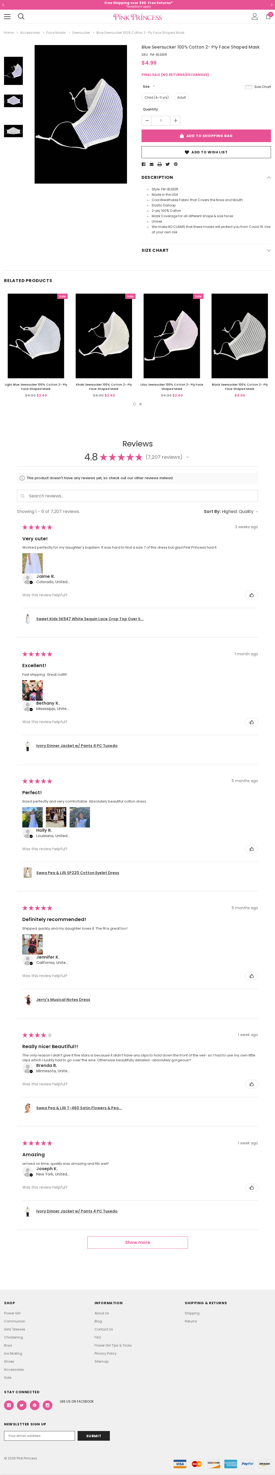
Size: (147, 86)
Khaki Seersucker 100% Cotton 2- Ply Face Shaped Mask (104, 386)
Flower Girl (12, 1313)
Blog (98, 1321)
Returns (191, 1321)
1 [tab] (134, 404)
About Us (102, 1313)
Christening (13, 1337)
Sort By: (212, 511)
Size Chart (262, 86)
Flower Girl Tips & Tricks (113, 1345)
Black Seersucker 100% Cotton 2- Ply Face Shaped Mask (240, 386)
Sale (7, 1377)
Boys (8, 1345)
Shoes (9, 1361)
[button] (187, 457)
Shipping (192, 1313)
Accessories (14, 1369)
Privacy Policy (106, 1353)
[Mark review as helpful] (251, 595)
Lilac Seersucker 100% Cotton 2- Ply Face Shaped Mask (171, 386)
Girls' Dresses (14, 1329)
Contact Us (104, 1329)
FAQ (98, 1337)
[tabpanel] (36, 346)
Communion (14, 1321)
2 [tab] (140, 404)
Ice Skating (13, 1353)
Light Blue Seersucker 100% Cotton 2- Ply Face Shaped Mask (36, 386)
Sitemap (101, 1361)
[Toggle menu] (7, 16)
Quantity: (151, 109)
